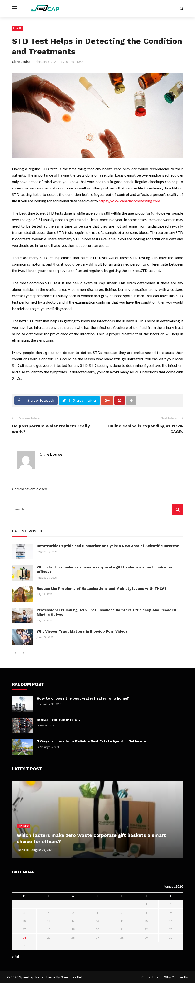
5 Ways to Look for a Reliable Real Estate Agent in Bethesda (91, 741)
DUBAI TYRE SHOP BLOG (58, 720)
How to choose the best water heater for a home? (83, 698)
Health (17, 28)
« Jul (15, 956)
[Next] (23, 653)
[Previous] (15, 653)
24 (24, 937)
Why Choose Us (176, 977)
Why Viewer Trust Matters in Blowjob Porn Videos (82, 631)
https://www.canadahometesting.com (129, 201)
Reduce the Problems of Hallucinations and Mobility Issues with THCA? (101, 588)
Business (23, 826)
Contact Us (149, 977)
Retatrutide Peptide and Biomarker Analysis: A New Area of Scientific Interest (108, 546)
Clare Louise (21, 61)
